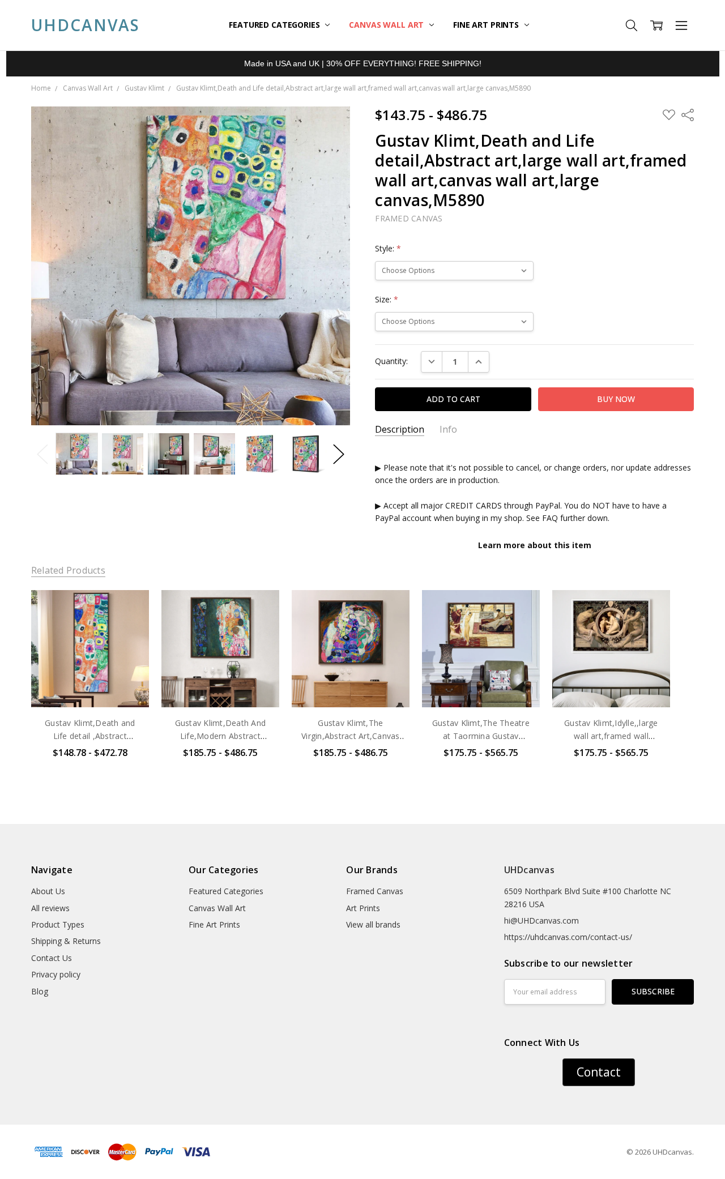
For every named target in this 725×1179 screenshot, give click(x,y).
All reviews (50, 908)
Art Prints (363, 908)
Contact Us (51, 957)
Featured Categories (275, 24)
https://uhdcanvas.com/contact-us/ (568, 937)
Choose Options (90, 683)
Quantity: (391, 361)
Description (399, 429)
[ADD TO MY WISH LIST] (128, 628)
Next (338, 454)
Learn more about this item (534, 545)
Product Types (57, 924)
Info (448, 429)
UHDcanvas (529, 870)
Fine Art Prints (487, 24)
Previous (42, 454)
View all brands (373, 924)
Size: (386, 299)
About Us (48, 891)
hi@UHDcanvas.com (541, 920)
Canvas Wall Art (387, 24)
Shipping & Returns (66, 940)
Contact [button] (599, 1072)
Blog (39, 991)
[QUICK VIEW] (128, 610)
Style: (388, 248)
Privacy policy (55, 974)
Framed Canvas (374, 891)
